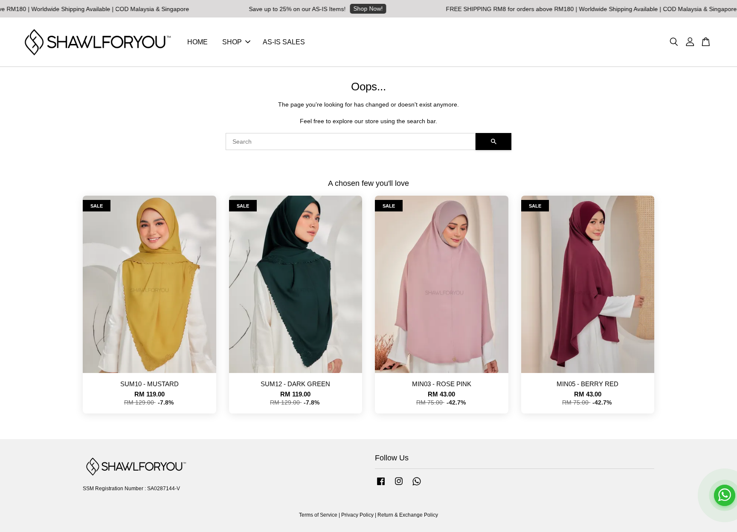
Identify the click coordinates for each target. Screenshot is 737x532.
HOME (197, 42)
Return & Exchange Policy (407, 515)
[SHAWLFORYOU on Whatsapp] (417, 486)
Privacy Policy (357, 515)
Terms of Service (318, 515)
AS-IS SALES (284, 42)
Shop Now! (387, 8)
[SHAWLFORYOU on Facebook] (381, 486)
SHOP (232, 42)
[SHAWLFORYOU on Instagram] (399, 486)
